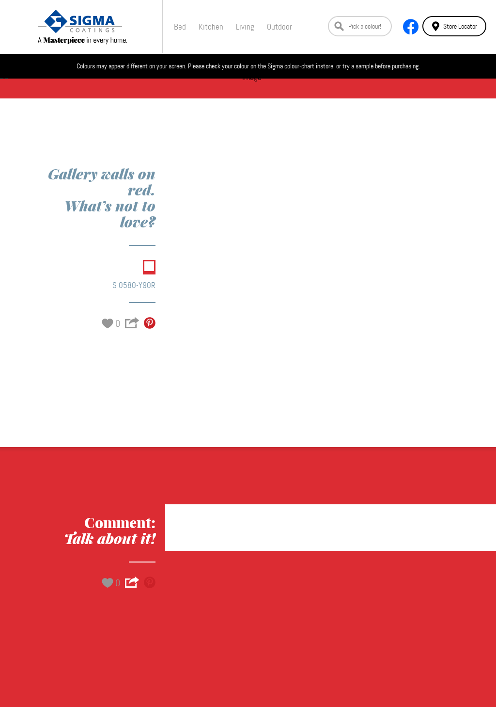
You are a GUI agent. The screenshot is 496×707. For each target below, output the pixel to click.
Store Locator (460, 26)
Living (245, 26)
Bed (180, 26)
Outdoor (279, 26)
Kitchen (211, 26)
